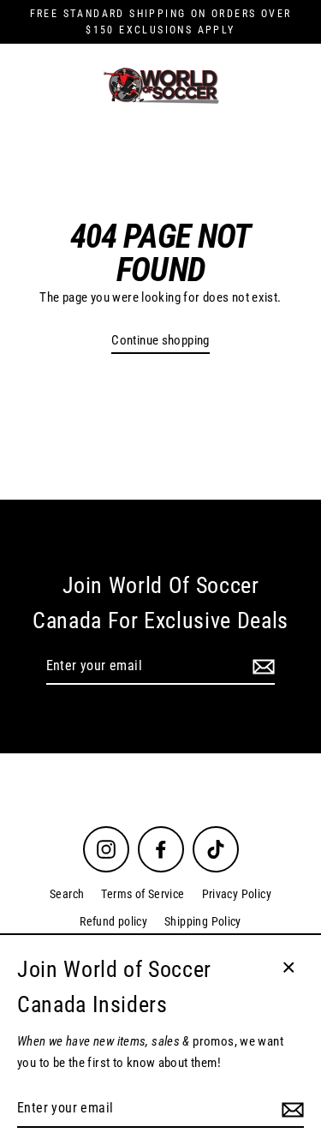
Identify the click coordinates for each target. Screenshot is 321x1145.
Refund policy (113, 921)
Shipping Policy (202, 921)
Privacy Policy (236, 894)
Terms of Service (142, 894)
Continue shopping (160, 340)
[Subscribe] (261, 667)
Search (67, 894)
